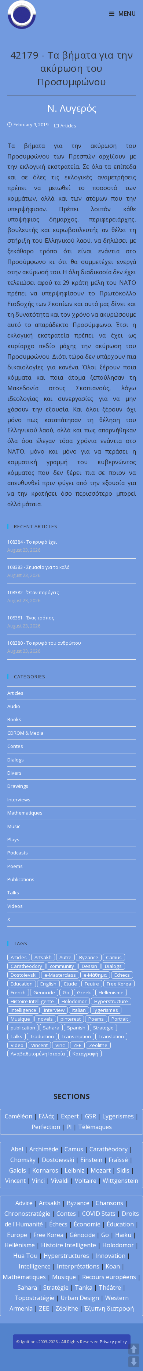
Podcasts (17, 852)
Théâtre (110, 1288)
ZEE (77, 1045)
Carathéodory (108, 1149)
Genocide (44, 992)
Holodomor (74, 1001)
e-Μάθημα (95, 975)
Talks (13, 892)
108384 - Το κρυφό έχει (32, 542)
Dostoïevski (58, 1160)
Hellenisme (111, 992)
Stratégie (56, 1288)
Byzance (88, 957)
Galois (17, 1170)
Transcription (76, 1036)
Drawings (17, 786)
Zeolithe (98, 1045)
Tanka (83, 1288)
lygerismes (106, 1010)
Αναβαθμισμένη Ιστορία (38, 1053)
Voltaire (85, 1181)
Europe (17, 1235)
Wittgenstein (120, 1181)
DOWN (133, 1361)
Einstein (91, 1160)
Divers (14, 773)
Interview (54, 1010)
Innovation (110, 1256)
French (18, 992)
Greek (84, 992)
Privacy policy (113, 1341)
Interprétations (78, 1266)
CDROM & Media (25, 733)
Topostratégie (34, 1298)
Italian (79, 1010)
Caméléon (18, 1116)
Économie (87, 1224)
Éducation (120, 1224)
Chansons (109, 1203)
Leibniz (74, 1170)
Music (13, 826)
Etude (70, 983)
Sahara (51, 1027)
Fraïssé (118, 1160)
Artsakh (43, 957)
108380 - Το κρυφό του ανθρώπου (44, 643)
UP (133, 1349)
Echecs (122, 975)
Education (22, 983)
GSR (90, 1116)
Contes (15, 746)
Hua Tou (25, 1256)
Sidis (123, 1170)
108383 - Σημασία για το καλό (38, 567)
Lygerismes (118, 1116)
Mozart (101, 1170)
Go (66, 992)
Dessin (89, 966)
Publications (20, 879)
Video (17, 1045)
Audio (13, 706)
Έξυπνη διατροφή (109, 1308)
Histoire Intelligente (32, 1001)
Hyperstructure (111, 1001)
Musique (20, 1019)
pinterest (70, 1019)
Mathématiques (24, 1277)
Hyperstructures (66, 1256)
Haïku (123, 1235)
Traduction (42, 1036)
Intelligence (23, 1010)
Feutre (92, 983)
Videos (15, 906)
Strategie (103, 1027)
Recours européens (109, 1277)
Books (14, 719)
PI (69, 1127)
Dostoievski (24, 975)
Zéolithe (66, 1308)
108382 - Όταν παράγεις (33, 592)
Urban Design (79, 1298)
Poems (15, 866)
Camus (114, 957)
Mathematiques (25, 812)
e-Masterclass (60, 975)
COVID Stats (98, 1214)
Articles (68, 126)
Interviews (18, 799)
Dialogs (15, 759)
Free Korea (119, 983)
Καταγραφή (85, 1053)
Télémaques (95, 1127)
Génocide (82, 1235)
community (62, 966)
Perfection (46, 1127)
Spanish (76, 1027)
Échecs (58, 1224)
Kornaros (45, 1170)
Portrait (119, 1019)
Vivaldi (60, 1181)
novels (45, 1019)
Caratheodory (26, 966)
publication (23, 1027)
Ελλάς (46, 1116)
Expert (70, 1116)
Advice (24, 1203)
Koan (113, 1266)
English (48, 983)
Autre (65, 957)
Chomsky (23, 1160)
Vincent (39, 1045)
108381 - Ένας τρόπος (30, 618)
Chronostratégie (27, 1214)
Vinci (60, 1045)
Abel (17, 1149)
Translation (111, 1036)
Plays (13, 839)
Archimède (43, 1149)
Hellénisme (19, 1245)
